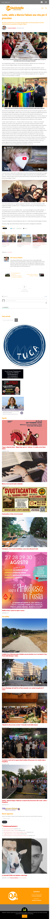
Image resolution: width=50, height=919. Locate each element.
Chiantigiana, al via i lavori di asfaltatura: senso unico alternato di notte (20, 549)
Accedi (45, 296)
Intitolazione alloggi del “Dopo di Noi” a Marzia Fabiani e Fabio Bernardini (24, 243)
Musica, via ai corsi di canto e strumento (12, 484)
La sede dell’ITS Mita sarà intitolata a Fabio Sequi (14, 875)
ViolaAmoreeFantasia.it (10, 826)
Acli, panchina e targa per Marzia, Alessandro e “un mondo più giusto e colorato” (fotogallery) (40, 244)
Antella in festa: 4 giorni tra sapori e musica (13, 610)
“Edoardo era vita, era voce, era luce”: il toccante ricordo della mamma (20, 725)
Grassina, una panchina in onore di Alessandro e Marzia (8, 243)
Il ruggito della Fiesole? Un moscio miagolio (12, 833)
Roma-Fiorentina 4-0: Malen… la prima (11, 830)
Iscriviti (4, 822)
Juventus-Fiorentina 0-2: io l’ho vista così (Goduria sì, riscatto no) (16, 835)
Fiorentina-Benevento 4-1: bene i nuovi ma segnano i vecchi (15, 832)
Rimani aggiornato (6, 2)
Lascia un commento (22, 877)
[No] (47, 915)
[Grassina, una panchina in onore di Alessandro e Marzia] (9, 238)
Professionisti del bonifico (8, 828)
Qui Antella (10, 252)
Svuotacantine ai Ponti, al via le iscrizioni (12, 514)
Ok (24, 916)
